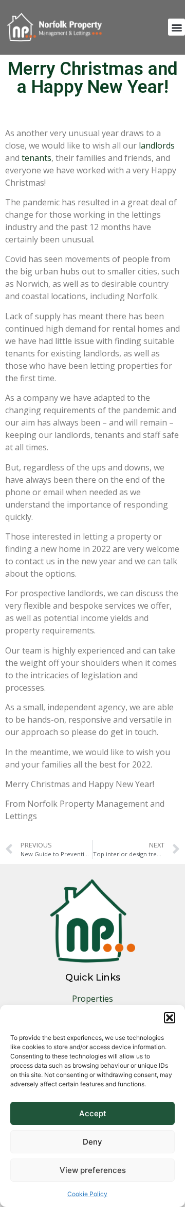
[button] (169, 1018)
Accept (92, 1113)
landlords (157, 145)
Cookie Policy (87, 1194)
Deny (92, 1142)
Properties (92, 998)
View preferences (93, 1170)
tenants (36, 158)
